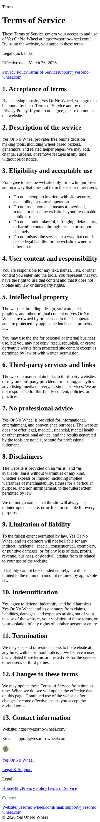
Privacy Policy (15, 72)
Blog (17, 788)
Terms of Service (43, 72)
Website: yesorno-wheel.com (27, 807)
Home (7, 788)
